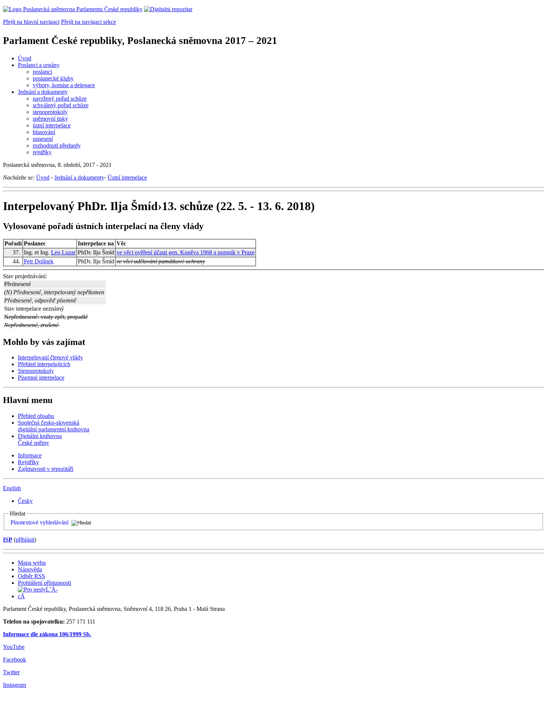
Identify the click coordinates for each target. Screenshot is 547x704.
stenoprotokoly (50, 112)
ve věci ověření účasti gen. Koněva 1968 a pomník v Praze (185, 252)
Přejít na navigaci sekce (88, 22)
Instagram (14, 685)
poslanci (42, 72)
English (12, 488)
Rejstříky (28, 462)
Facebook (14, 659)
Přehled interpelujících (44, 364)
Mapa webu (32, 562)
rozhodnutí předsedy (57, 145)
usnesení (43, 139)
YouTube (14, 647)
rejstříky (42, 152)
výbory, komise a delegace (64, 85)
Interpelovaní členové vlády (50, 357)
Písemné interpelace (41, 377)
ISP (7, 539)
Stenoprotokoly (36, 371)
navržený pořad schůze (60, 98)
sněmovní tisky (50, 118)
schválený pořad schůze (61, 105)
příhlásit (25, 539)
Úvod (24, 58)
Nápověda (30, 569)
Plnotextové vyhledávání (39, 522)
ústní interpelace (52, 125)
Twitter (11, 672)
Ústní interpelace (127, 177)
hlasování (44, 132)
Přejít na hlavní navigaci (31, 22)
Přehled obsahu (36, 416)
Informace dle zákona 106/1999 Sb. (47, 634)
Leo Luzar (63, 252)
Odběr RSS (31, 576)
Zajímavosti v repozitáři (45, 469)
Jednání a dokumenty (43, 92)
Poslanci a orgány (39, 65)
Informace (30, 455)
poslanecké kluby (53, 78)
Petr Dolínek (39, 261)
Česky (25, 501)
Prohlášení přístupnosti (44, 583)
